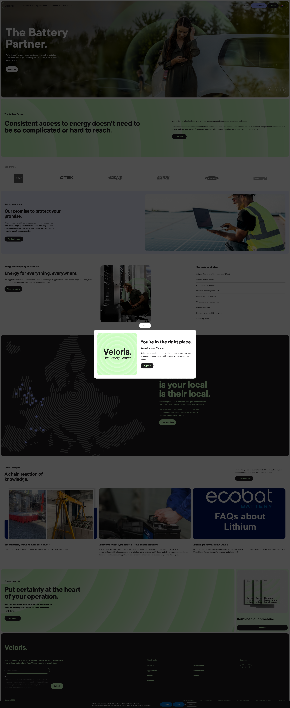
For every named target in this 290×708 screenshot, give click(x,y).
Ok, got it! (147, 365)
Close (145, 325)
